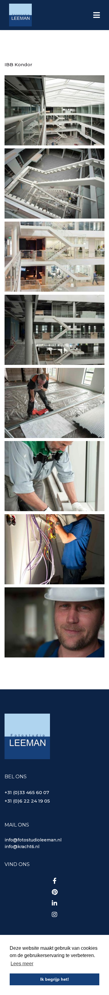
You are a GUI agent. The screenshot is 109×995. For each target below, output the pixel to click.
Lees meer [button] (22, 963)
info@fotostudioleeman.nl (33, 840)
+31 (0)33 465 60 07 (27, 792)
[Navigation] (96, 16)
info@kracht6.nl (22, 846)
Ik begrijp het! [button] (54, 979)
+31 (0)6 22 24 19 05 (27, 801)
